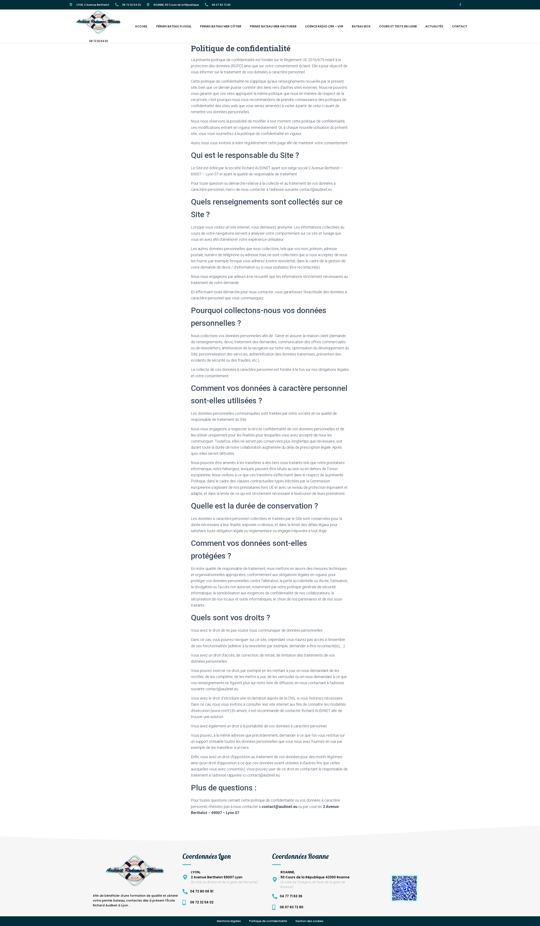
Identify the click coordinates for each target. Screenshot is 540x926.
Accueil (141, 26)
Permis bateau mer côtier (220, 26)
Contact (459, 26)
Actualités (434, 26)
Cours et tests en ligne (398, 26)
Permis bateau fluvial (174, 26)
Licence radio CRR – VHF (324, 26)
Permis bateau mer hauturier (273, 26)
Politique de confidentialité (268, 921)
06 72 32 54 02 (131, 5)
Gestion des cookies (309, 921)
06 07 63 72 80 (221, 5)
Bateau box (361, 26)
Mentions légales (229, 921)
